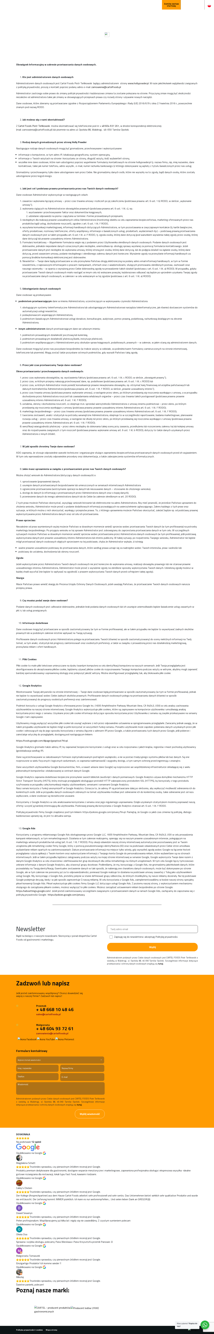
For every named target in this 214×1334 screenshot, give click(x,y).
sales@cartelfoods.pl (48, 1014)
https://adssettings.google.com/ (33, 891)
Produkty (60, 4)
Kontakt (141, 4)
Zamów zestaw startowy (171, 4)
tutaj (160, 963)
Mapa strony (51, 1329)
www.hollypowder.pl (138, 83)
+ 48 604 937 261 (109, 126)
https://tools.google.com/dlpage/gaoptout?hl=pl (42, 741)
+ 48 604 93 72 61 (55, 1028)
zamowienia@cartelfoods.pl (106, 87)
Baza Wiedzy (127, 4)
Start (49, 4)
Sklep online (154, 4)
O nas (114, 4)
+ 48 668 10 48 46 (55, 1009)
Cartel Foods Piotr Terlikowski (34, 126)
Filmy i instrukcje (76, 4)
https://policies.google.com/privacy (66, 895)
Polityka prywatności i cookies (29, 1329)
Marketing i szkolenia (98, 4)
